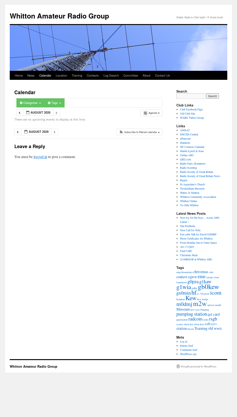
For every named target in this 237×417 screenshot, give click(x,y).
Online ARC (187, 155)
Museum (183, 309)
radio (205, 319)
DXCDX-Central (189, 134)
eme (202, 276)
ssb (207, 323)
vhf (210, 328)
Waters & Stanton (189, 192)
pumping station (191, 314)
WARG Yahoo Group (192, 117)
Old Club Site (187, 113)
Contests (93, 75)
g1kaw (205, 281)
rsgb (213, 318)
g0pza (193, 281)
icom (215, 292)
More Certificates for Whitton (196, 238)
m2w (200, 303)
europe (209, 277)
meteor (210, 305)
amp (178, 272)
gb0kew (208, 286)
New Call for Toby (190, 230)
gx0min (183, 292)
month (218, 305)
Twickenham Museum (192, 188)
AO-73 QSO (187, 247)
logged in (40, 156)
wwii (218, 328)
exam (216, 277)
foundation (181, 282)
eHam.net (185, 138)
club (211, 272)
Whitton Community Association (198, 197)
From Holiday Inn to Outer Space (198, 242)
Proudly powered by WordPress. (199, 366)
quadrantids (182, 319)
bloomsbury (187, 272)
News (31, 75)
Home (19, 75)
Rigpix (183, 180)
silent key (188, 324)
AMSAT (185, 130)
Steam (190, 328)
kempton (180, 299)
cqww (192, 276)
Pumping (204, 309)
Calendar (45, 75)
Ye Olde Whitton (189, 205)
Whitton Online (188, 201)
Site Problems (187, 226)
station (181, 328)
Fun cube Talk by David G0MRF (198, 234)
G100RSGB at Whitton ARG (196, 259)
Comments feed (188, 350)
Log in (183, 341)
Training (77, 75)
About (146, 75)
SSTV (214, 324)
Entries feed (186, 345)
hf (193, 292)
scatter (179, 324)
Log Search (111, 75)
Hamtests (185, 142)
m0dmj (184, 304)
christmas (200, 271)
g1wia (183, 287)
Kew (190, 298)
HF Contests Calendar (192, 147)
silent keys (199, 324)
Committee (130, 75)
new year (195, 309)
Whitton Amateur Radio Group (59, 16)
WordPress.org (188, 354)
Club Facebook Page (191, 109)
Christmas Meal (188, 255)
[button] (139, 132)
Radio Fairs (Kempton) (193, 163)
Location (61, 75)
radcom (195, 318)
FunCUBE (186, 251)
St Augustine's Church (192, 184)
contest (181, 276)
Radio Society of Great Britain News (200, 176)
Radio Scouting (188, 167)
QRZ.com (185, 159)
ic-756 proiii (203, 293)
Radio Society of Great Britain (196, 172)
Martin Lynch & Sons (192, 151)
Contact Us (162, 75)
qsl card (214, 314)
